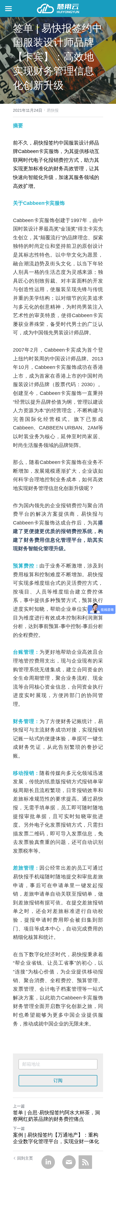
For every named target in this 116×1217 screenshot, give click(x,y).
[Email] (69, 1162)
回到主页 (25, 1158)
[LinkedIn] (48, 1162)
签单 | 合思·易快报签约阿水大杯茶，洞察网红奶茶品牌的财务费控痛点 (56, 1116)
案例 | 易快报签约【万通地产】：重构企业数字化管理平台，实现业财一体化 (56, 1138)
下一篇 (19, 1128)
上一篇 (19, 1106)
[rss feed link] (85, 1162)
